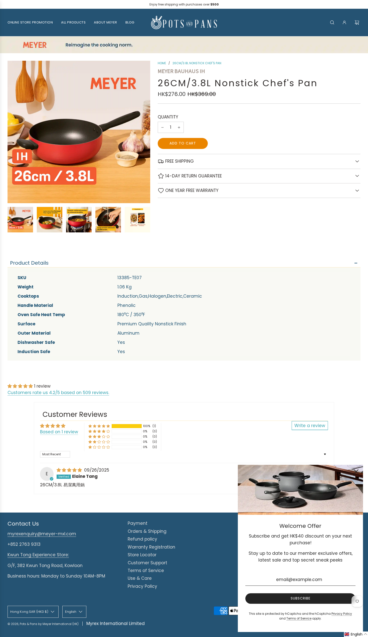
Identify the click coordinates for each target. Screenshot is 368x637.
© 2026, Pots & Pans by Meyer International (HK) (43, 624)
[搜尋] (332, 22)
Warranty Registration (151, 547)
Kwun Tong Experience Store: (38, 555)
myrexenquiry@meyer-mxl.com (42, 534)
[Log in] (344, 22)
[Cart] (357, 22)
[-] (162, 127)
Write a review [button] (309, 426)
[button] (21, 386)
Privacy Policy (142, 586)
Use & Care (140, 578)
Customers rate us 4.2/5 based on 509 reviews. (58, 393)
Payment (137, 523)
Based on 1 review (59, 432)
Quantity (168, 117)
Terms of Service (146, 571)
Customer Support (147, 563)
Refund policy (142, 539)
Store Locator (142, 555)
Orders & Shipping (147, 531)
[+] (178, 127)
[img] (70, 470)
